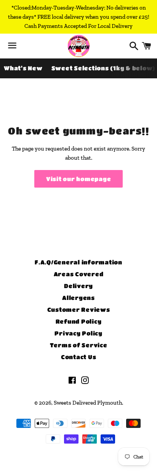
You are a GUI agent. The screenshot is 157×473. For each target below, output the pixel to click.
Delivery (78, 285)
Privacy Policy (78, 333)
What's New (23, 68)
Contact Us (78, 356)
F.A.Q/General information (78, 262)
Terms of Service (78, 345)
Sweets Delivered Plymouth (88, 402)
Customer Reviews (78, 309)
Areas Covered (79, 274)
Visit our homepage (78, 178)
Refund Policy (79, 321)
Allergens (78, 297)
